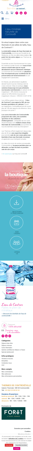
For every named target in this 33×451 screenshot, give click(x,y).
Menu (7, 19)
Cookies (28, 431)
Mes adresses (6, 374)
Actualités (5, 361)
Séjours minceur (7, 345)
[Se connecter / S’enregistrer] (7, 13)
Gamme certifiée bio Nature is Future (13, 350)
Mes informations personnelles (12, 376)
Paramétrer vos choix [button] (21, 445)
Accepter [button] (16, 448)
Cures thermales (7, 348)
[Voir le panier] (12, 13)
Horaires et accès (7, 358)
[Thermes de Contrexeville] (16, 3)
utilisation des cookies (16, 438)
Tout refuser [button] (9, 445)
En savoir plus (7, 154)
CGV (3, 365)
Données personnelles (22, 428)
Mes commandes (7, 372)
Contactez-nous (7, 363)
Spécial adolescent (8, 352)
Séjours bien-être (7, 343)
